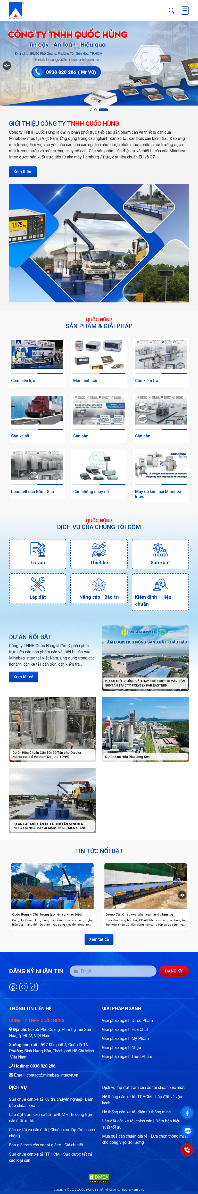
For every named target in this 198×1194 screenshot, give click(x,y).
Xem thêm (22, 171)
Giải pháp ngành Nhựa (121, 1047)
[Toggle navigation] (185, 10)
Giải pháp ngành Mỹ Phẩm (125, 1038)
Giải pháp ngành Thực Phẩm (127, 1056)
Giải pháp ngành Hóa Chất (125, 1029)
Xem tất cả (23, 676)
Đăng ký (174, 971)
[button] (91, 109)
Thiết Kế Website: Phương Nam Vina (121, 1189)
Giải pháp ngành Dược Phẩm (127, 1020)
